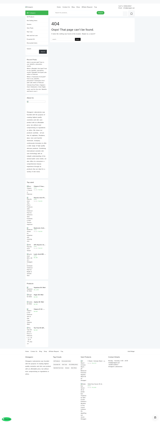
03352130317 (128, 6)
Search (100, 12)
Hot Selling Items (32, 20)
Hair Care (29, 32)
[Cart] (131, 13)
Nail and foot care (32, 35)
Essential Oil (31, 39)
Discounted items (32, 43)
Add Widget (131, 351)
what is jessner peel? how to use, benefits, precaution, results (35, 64)
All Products (30, 17)
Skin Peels (30, 28)
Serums (29, 24)
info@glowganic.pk (129, 8)
